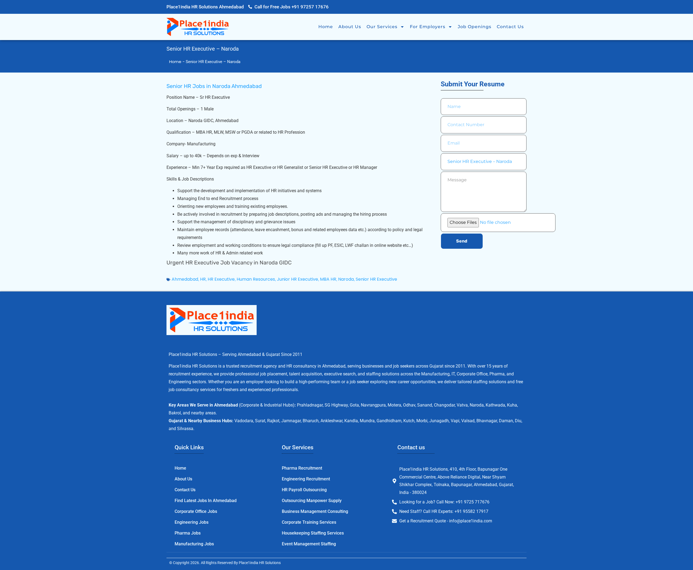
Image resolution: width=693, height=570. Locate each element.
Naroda (346, 279)
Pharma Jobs (188, 533)
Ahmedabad (185, 279)
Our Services (382, 26)
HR (203, 279)
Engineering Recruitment (306, 478)
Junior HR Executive (297, 279)
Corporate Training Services (309, 522)
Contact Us (510, 26)
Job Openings (474, 26)
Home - (177, 61)
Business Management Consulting (315, 511)
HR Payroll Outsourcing (304, 489)
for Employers (427, 26)
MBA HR (328, 279)
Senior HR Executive (376, 279)
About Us (349, 26)
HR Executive (221, 279)
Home (325, 26)
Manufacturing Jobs (194, 543)
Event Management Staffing (309, 543)
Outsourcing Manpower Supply (312, 500)
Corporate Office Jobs (196, 511)
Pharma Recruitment (302, 468)
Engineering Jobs (191, 522)
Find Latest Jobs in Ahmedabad (206, 500)
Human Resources (256, 279)
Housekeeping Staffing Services (313, 533)
